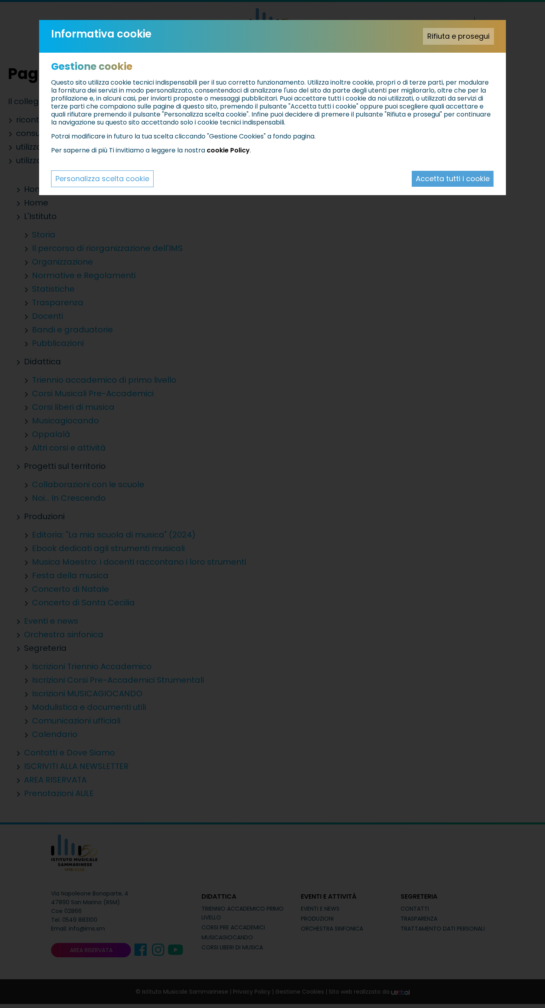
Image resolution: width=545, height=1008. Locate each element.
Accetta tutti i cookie (453, 179)
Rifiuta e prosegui (458, 36)
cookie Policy (228, 150)
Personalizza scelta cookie (102, 179)
